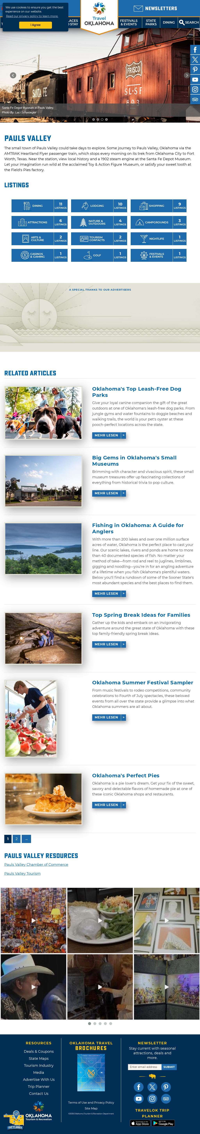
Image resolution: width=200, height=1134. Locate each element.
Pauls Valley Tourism (22, 873)
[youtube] (195, 79)
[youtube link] (139, 1099)
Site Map (91, 1108)
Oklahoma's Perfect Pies (126, 776)
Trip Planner (38, 1086)
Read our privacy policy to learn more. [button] (32, 16)
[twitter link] (152, 1087)
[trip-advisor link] (166, 1099)
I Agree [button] (35, 25)
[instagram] (195, 89)
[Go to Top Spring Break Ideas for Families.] (43, 638)
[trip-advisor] (195, 99)
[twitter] (195, 60)
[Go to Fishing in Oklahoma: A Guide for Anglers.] (43, 548)
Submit (169, 1067)
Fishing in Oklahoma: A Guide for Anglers (138, 528)
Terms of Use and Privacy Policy (91, 1102)
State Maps (39, 1058)
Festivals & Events (129, 22)
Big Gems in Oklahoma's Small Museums (134, 461)
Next (187, 75)
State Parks (151, 22)
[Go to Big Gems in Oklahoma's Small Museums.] (43, 481)
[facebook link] (139, 1087)
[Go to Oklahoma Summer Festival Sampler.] (30, 719)
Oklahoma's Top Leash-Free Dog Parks (136, 392)
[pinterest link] (166, 1087)
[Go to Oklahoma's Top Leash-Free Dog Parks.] (43, 413)
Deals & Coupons (39, 1051)
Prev (13, 75)
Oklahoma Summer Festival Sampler (142, 683)
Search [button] (192, 22)
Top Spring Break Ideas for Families (141, 615)
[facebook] (195, 50)
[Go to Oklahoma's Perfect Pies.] (43, 799)
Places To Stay (71, 22)
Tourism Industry (39, 1065)
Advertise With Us (38, 1079)
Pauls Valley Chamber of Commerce (36, 864)
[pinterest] (195, 69)
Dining (169, 22)
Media (38, 1072)
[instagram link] (152, 1099)
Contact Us (38, 1094)
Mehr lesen (106, 435)
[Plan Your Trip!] (14, 1120)
